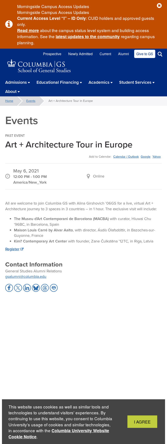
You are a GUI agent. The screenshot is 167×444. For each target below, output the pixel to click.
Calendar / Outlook (126, 156)
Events (30, 101)
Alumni (123, 53)
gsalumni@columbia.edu (25, 276)
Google (145, 156)
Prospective (52, 53)
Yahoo (156, 156)
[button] (159, 5)
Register (12, 249)
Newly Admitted (80, 53)
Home (9, 101)
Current (105, 53)
